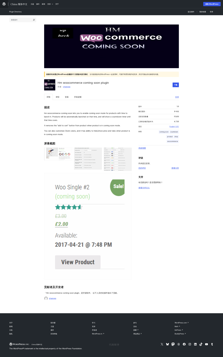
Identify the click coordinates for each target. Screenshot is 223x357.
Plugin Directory (15, 12)
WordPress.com (182, 323)
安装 (67, 97)
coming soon (163, 132)
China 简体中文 (36, 344)
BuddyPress (180, 334)
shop (176, 136)
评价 (57, 97)
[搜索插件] (34, 20)
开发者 (94, 330)
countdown (174, 132)
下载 (175, 85)
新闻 (11, 326)
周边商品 (137, 334)
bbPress (179, 330)
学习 (93, 323)
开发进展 (78, 97)
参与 (135, 323)
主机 (11, 330)
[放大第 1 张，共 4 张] (69, 151)
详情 (48, 97)
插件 (52, 330)
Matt (177, 326)
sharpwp (66, 87)
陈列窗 (53, 323)
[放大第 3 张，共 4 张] (128, 151)
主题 (52, 326)
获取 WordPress (211, 4)
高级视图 (142, 148)
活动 (135, 326)
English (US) (174, 126)
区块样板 (54, 334)
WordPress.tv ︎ (98, 334)
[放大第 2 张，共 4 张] (99, 151)
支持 (177, 97)
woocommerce (172, 141)
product (170, 136)
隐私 (11, 334)
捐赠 (136, 330)
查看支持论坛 (144, 188)
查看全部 (175, 168)
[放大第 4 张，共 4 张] (128, 176)
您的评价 (142, 168)
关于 (11, 323)
